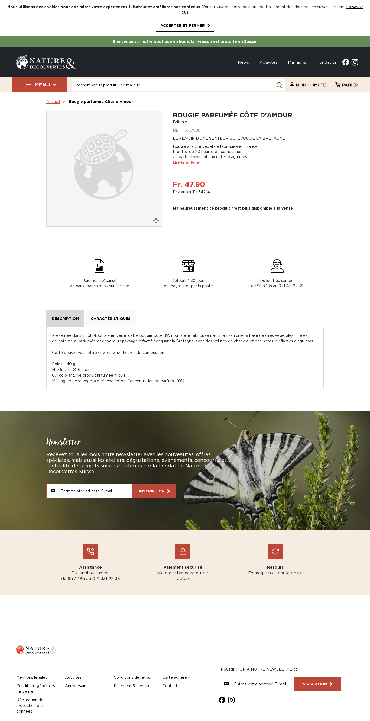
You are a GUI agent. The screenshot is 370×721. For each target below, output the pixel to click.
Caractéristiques (111, 318)
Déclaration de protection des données (30, 705)
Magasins (297, 62)
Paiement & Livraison (133, 686)
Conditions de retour (133, 677)
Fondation (327, 62)
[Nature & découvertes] (46, 62)
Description (65, 318)
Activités (268, 62)
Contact (170, 686)
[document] (185, 18)
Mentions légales (31, 677)
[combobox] (178, 85)
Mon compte (311, 85)
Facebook (345, 62)
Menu (42, 84)
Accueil (53, 102)
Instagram (355, 62)
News (243, 62)
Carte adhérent (177, 677)
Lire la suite (183, 162)
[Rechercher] (279, 85)
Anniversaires (77, 686)
